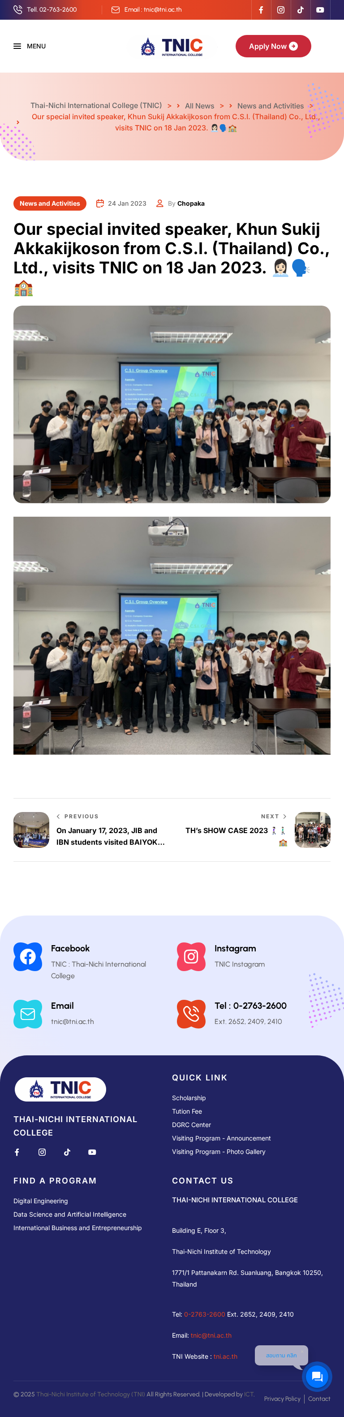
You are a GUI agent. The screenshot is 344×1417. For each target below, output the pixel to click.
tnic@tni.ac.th (211, 1335)
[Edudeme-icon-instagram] (281, 10)
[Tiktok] (300, 10)
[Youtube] (320, 10)
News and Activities (50, 203)
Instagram (235, 948)
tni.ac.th (225, 1356)
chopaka (191, 203)
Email (62, 1005)
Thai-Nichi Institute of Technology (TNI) (90, 1394)
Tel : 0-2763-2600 (251, 1005)
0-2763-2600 (204, 1314)
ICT (249, 1394)
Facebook (70, 948)
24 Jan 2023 (127, 203)
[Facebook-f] (261, 10)
